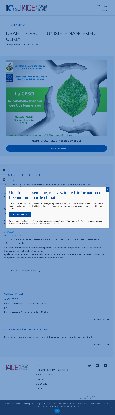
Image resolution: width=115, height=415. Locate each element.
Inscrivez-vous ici (20, 214)
